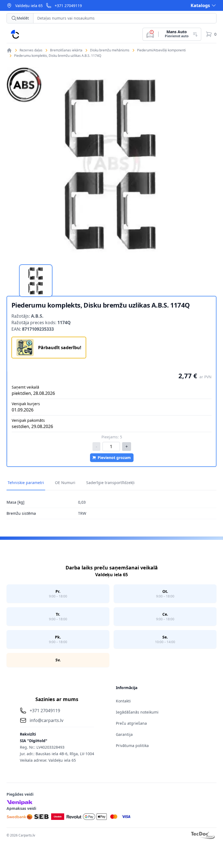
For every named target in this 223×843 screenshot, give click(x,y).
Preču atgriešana (131, 723)
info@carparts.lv (46, 720)
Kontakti (123, 700)
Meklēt (23, 18)
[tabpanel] (111, 163)
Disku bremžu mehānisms (109, 50)
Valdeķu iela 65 (29, 5)
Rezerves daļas (31, 50)
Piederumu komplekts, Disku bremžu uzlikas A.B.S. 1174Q (57, 56)
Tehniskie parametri (26, 482)
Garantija (124, 734)
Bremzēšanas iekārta (66, 50)
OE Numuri (65, 482)
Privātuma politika (132, 745)
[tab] (35, 280)
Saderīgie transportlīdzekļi (110, 482)
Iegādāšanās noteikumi (137, 712)
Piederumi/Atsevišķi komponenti (161, 50)
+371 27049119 (68, 5)
